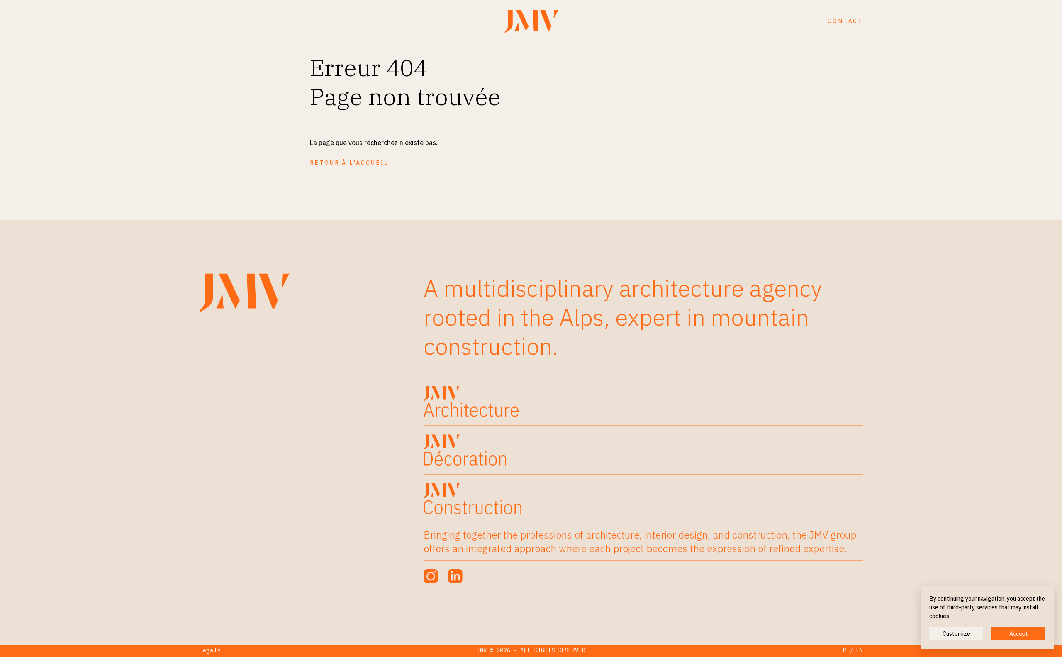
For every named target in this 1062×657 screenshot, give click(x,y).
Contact (845, 21)
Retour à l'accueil (349, 163)
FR (843, 650)
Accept (1018, 634)
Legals (210, 650)
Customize (956, 634)
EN (859, 650)
